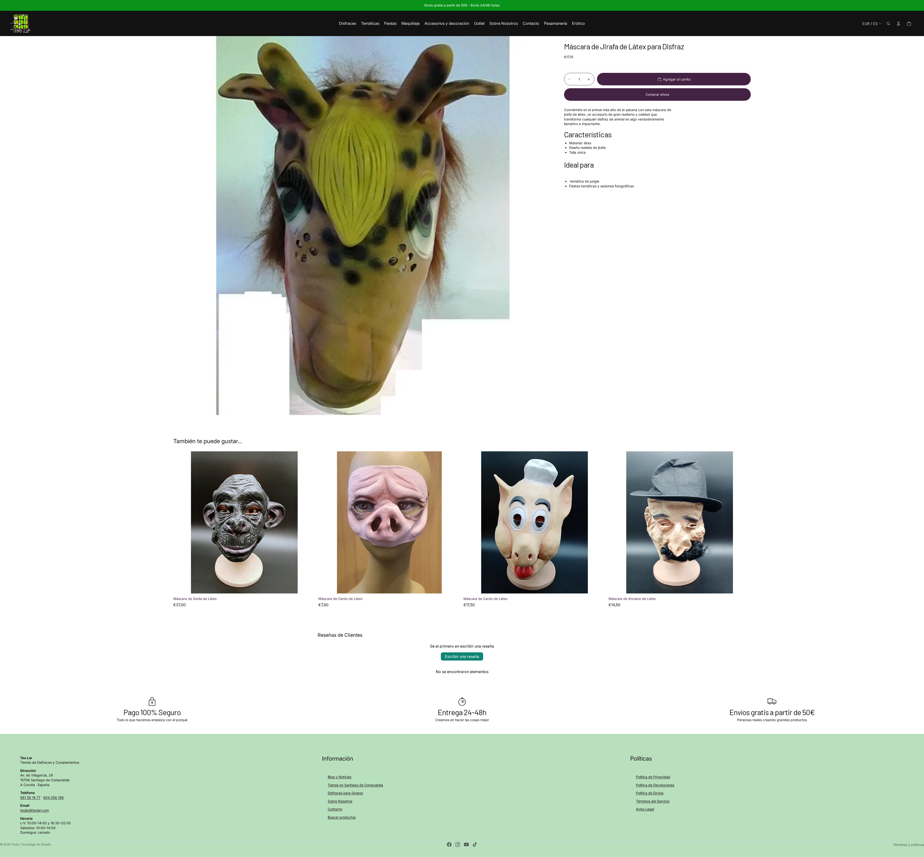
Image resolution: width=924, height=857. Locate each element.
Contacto (335, 809)
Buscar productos (342, 817)
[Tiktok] (475, 844)
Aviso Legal (645, 809)
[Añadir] (308, 586)
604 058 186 (53, 797)
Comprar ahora (657, 94)
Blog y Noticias (339, 777)
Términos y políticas (908, 845)
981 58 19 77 (30, 797)
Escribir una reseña (462, 656)
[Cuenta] (898, 23)
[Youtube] (466, 844)
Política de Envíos (649, 793)
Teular (15, 844)
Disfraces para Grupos (345, 793)
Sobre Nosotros (340, 801)
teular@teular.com (34, 810)
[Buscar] (888, 23)
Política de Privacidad (653, 777)
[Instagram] (458, 844)
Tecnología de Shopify (36, 844)
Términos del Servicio (652, 801)
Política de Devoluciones (655, 785)
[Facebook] (449, 844)
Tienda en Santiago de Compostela (355, 785)
